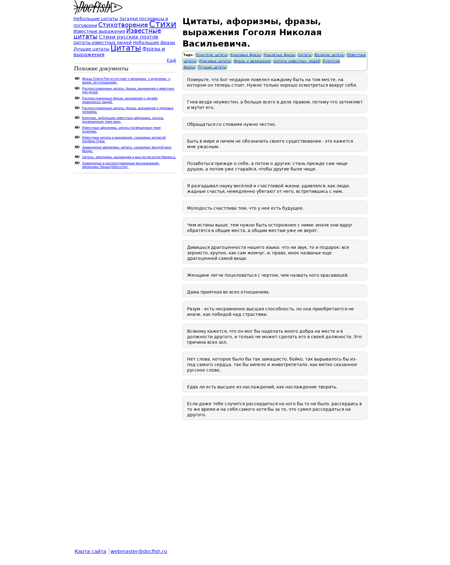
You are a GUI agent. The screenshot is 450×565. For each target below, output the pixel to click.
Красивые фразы (246, 55)
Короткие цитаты (211, 55)
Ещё (171, 60)
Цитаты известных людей (297, 61)
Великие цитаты (329, 55)
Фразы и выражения (252, 61)
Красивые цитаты (215, 61)
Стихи (162, 24)
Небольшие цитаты (95, 18)
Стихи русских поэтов (128, 37)
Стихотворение (123, 24)
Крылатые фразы (279, 55)
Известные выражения (99, 31)
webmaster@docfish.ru (139, 551)
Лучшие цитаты (212, 67)
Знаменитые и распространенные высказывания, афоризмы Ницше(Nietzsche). (120, 165)
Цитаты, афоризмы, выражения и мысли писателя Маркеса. (129, 157)
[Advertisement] (274, 488)
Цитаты (305, 55)
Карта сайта (90, 551)
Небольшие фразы (154, 42)
